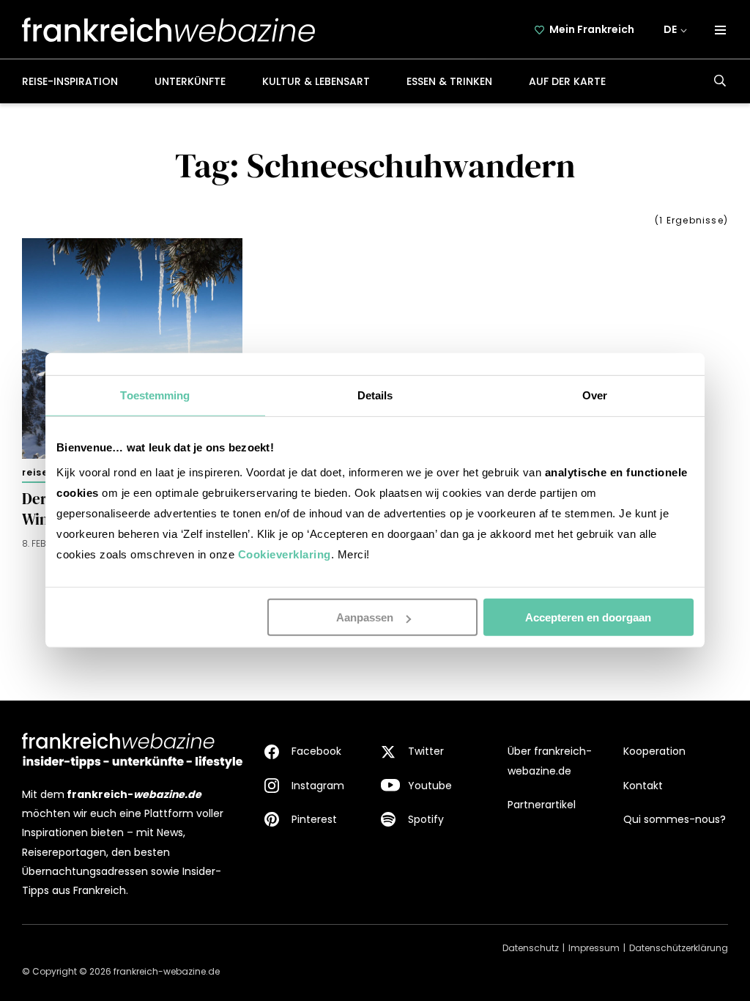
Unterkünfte (190, 81)
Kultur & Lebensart (316, 81)
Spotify (426, 819)
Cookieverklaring (284, 554)
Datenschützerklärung (678, 948)
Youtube (430, 785)
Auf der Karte (567, 81)
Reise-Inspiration (70, 81)
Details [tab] (375, 395)
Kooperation (654, 751)
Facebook (316, 751)
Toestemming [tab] (155, 395)
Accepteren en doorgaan (588, 617)
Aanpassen (364, 617)
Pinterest (314, 819)
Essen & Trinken (449, 81)
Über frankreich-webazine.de (550, 760)
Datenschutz (530, 948)
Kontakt (643, 785)
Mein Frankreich (591, 29)
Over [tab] (594, 395)
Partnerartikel (542, 804)
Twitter (426, 751)
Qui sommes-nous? (674, 819)
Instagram (318, 785)
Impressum (594, 948)
